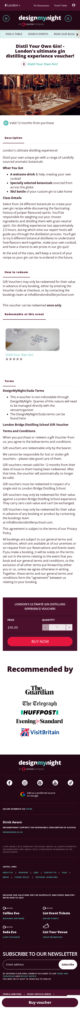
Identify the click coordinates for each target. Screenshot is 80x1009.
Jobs (36, 872)
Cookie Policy (22, 877)
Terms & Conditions (12, 994)
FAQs (64, 872)
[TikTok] (70, 783)
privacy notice (28, 976)
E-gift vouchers (11, 937)
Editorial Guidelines (47, 877)
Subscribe (68, 964)
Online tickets (51, 918)
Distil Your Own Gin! (42, 64)
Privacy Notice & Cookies (39, 994)
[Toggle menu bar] (6, 18)
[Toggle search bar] (68, 18)
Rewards (23, 872)
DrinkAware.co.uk (13, 832)
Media (6, 877)
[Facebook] (9, 783)
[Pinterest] (40, 783)
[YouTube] (55, 783)
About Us (8, 872)
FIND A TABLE (14, 34)
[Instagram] (25, 783)
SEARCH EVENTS (38, 34)
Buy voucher (40, 1002)
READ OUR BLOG (64, 34)
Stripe (29, 809)
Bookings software (13, 918)
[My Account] (74, 5)
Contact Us (50, 872)
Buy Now (40, 641)
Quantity (48, 620)
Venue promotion (52, 937)
